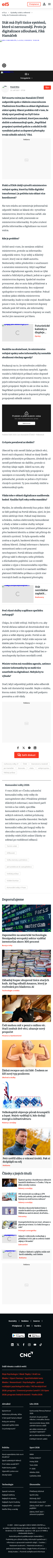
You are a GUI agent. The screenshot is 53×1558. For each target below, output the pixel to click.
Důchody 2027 (35, 1498)
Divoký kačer (7, 1475)
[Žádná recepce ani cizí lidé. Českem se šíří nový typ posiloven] (26, 1053)
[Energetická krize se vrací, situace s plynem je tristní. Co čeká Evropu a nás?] (9, 1226)
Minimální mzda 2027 (38, 1502)
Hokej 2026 (34, 1461)
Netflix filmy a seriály (10, 1509)
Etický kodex (13, 1551)
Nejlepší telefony (8, 1495)
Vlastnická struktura (34, 1545)
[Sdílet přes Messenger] (29, 748)
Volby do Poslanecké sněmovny (14, 15)
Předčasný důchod (37, 1491)
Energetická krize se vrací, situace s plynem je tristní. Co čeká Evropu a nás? (34, 1224)
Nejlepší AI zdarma (9, 1498)
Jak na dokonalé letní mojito (40, 1435)
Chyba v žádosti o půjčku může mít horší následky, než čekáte (34, 1253)
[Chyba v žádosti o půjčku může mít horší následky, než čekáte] (10, 1255)
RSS (28, 1326)
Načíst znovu (26, 423)
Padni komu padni (9, 1467)
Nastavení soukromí (17, 1545)
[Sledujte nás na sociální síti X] (18, 1345)
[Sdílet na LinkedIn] (35, 748)
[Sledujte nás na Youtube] (35, 1345)
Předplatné (17, 1326)
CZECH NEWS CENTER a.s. (36, 1525)
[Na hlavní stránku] (5, 4)
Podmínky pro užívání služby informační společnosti (26, 1539)
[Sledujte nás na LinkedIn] (12, 1345)
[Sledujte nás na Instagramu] (29, 1345)
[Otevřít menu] (49, 4)
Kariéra (37, 1326)
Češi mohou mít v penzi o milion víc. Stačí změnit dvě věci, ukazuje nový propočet (24, 1028)
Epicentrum (6, 1411)
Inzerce (36, 1321)
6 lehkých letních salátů (38, 1439)
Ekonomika (35, 1484)
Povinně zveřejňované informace (32, 1551)
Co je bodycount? (8, 1428)
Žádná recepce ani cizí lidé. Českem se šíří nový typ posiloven (25, 1072)
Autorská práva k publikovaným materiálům (26, 1536)
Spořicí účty (34, 1495)
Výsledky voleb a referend (20, 12)
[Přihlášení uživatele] (44, 4)
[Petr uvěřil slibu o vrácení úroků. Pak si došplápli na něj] (26, 1142)
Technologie (7, 1484)
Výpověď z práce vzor (10, 1471)
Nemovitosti (15, 1382)
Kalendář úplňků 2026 (10, 1425)
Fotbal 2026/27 (35, 1458)
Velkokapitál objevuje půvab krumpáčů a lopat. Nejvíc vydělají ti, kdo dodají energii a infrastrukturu (26, 1115)
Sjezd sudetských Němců (11, 1460)
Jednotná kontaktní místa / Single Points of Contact (25, 1548)
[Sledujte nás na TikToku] (41, 1345)
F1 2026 (32, 1468)
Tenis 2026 (34, 1465)
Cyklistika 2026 (35, 1476)
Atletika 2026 (34, 1472)
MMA (32, 1454)
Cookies (42, 1542)
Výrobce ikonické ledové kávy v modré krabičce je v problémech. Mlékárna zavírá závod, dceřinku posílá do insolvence (33, 1210)
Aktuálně (6, 1404)
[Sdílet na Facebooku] (18, 748)
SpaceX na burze (8, 1491)
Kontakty (13, 1321)
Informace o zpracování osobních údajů (22, 1542)
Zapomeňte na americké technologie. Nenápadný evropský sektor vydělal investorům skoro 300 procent (24, 938)
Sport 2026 (35, 1447)
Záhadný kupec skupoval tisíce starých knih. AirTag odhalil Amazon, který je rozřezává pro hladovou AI (25, 983)
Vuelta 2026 (37, 1394)
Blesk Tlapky (25, 1374)
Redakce (25, 1321)
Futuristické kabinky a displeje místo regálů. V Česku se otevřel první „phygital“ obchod (43, 329)
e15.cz (4, 12)
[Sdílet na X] (24, 748)
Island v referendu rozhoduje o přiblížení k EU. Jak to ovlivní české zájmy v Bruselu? (34, 1238)
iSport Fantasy (16, 1378)
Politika (5, 1447)
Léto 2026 (34, 1404)
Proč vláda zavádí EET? (10, 1464)
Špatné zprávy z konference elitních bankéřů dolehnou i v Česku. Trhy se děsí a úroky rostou (34, 1182)
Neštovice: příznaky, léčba (12, 1414)
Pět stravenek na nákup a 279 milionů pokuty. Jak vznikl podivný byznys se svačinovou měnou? (34, 1196)
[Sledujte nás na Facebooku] (24, 1345)
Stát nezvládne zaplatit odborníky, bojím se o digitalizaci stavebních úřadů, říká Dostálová (42, 590)
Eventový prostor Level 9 (28, 1390)
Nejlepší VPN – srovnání (11, 1505)
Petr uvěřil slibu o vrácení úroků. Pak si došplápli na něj (26, 1160)
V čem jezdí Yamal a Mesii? (12, 1418)
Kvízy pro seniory (8, 1421)
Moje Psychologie (10, 1374)
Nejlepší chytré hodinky (11, 1502)
